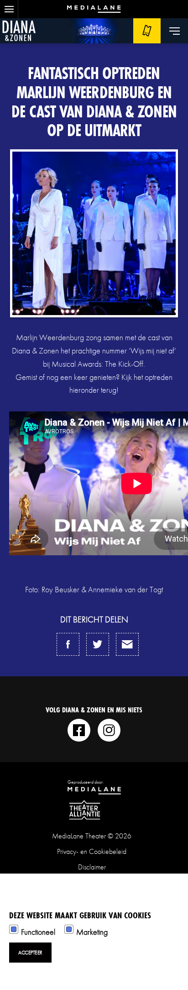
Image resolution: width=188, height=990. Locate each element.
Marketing (92, 932)
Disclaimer (92, 867)
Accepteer (30, 952)
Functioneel (38, 932)
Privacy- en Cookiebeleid (91, 851)
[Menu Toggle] (174, 30)
